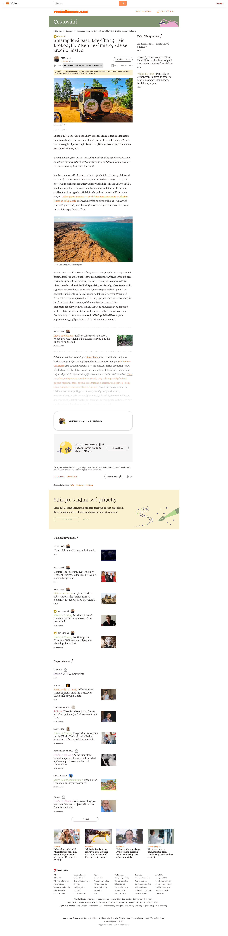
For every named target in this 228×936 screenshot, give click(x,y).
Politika (58, 712)
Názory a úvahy (62, 616)
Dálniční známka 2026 (163, 881)
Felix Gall (77, 890)
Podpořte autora (121, 59)
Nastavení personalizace (114, 921)
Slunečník (111, 902)
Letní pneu (120, 906)
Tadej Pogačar (79, 887)
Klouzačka (120, 902)
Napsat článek (117, 448)
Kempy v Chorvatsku (142, 878)
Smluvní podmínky (92, 918)
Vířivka (156, 902)
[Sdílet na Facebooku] (128, 476)
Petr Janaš (66, 58)
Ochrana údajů (125, 918)
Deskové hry (129, 906)
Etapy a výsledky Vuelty (82, 881)
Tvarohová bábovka (121, 887)
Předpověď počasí (103, 899)
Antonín (58, 670)
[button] (93, 100)
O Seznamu (78, 918)
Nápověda (105, 918)
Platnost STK (159, 893)
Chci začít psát (167, 11)
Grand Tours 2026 (80, 893)
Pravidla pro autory (141, 918)
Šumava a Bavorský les (143, 884)
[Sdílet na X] (131, 476)
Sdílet (125, 65)
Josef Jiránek (60, 776)
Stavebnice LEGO (95, 906)
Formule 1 (97, 890)
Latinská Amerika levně (143, 890)
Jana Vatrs (59, 729)
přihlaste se (97, 65)
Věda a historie (145, 74)
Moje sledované (143, 11)
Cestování (80, 485)
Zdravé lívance (120, 884)
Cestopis (89, 485)
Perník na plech (120, 893)
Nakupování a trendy (65, 690)
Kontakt (114, 918)
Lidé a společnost (63, 336)
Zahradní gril (147, 902)
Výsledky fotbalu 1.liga (101, 881)
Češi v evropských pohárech (142, 899)
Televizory (138, 906)
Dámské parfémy (109, 906)
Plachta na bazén (91, 902)
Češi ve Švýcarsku (141, 887)
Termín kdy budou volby (62, 887)
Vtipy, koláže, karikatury (67, 780)
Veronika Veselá (62, 707)
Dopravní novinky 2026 (163, 884)
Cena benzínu (127, 899)
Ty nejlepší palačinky (122, 878)
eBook (116, 65)
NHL (96, 893)
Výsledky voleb (59, 884)
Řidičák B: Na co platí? (163, 887)
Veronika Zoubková (63, 751)
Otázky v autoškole (162, 890)
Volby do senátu (59, 890)
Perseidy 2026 (115, 899)
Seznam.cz (220, 3)
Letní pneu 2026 (161, 878)
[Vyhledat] (123, 3)
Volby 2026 (57, 878)
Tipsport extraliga (100, 884)
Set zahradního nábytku (133, 902)
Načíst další (85, 819)
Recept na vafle (120, 890)
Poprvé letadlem (141, 881)
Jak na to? (86, 519)
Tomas (57, 797)
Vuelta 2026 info (79, 878)
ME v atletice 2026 (100, 887)
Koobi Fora (92, 357)
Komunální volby (59, 893)
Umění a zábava (62, 755)
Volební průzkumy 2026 (62, 881)
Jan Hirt (77, 884)
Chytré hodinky (148, 906)
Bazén (81, 902)
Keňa (72, 485)
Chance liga (98, 878)
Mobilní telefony (82, 906)
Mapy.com (91, 899)
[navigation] (3, 3)
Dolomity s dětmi (141, 893)
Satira (57, 674)
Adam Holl (59, 685)
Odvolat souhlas (157, 918)
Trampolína (103, 902)
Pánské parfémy (161, 906)
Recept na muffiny (121, 881)
